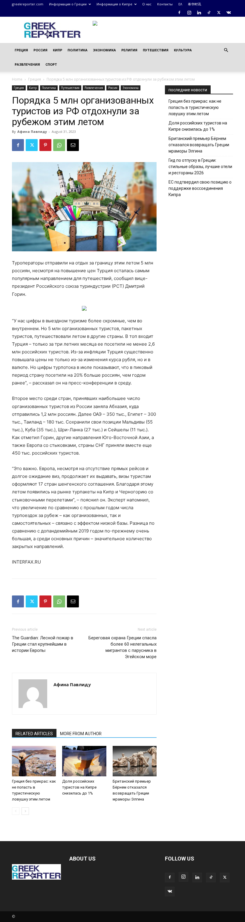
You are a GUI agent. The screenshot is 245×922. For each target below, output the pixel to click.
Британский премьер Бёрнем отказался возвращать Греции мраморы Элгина (199, 144)
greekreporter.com (27, 4)
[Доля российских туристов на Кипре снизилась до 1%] (84, 761)
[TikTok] (208, 12)
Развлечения (27, 64)
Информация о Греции (68, 4)
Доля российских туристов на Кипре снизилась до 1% (79, 787)
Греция (21, 50)
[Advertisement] (205, 250)
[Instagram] (189, 12)
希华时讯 (194, 4)
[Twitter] (218, 12)
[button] (226, 50)
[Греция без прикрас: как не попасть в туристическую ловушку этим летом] (34, 761)
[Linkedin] (199, 12)
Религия (129, 50)
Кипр (57, 50)
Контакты (165, 4)
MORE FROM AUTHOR (81, 733)
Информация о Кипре (114, 4)
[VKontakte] (228, 12)
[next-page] (25, 811)
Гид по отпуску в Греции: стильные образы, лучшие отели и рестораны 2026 (200, 166)
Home (17, 79)
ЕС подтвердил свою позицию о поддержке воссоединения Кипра (200, 188)
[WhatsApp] (59, 145)
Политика (78, 50)
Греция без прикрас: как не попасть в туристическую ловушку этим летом (195, 107)
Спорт (51, 64)
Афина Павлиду (32, 131)
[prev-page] (15, 811)
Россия (40, 50)
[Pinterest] (45, 145)
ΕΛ (180, 4)
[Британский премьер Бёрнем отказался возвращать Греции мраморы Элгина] (135, 761)
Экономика (104, 50)
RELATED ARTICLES (34, 733)
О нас (146, 4)
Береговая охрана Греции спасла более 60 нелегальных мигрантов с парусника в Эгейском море (122, 647)
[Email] (73, 145)
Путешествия (156, 50)
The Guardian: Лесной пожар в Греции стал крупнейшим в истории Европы (42, 644)
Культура (183, 50)
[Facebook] (179, 12)
